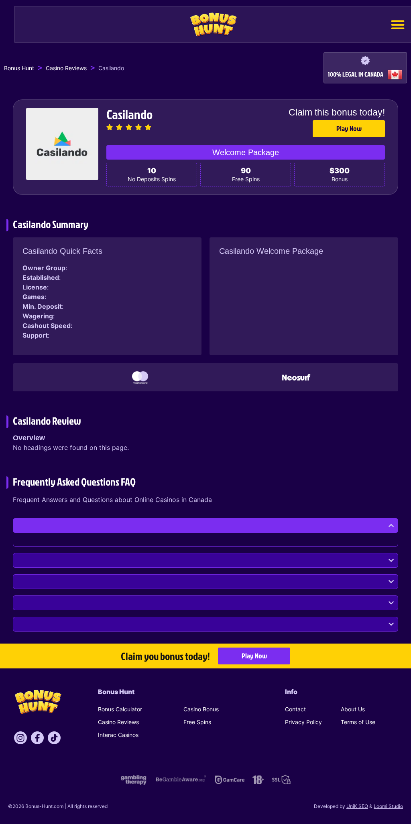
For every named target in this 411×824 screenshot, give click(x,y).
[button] (398, 24)
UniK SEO (357, 806)
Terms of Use (358, 722)
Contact (295, 709)
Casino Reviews (66, 68)
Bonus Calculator (120, 709)
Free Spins (197, 722)
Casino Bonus (201, 709)
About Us (353, 709)
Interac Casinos (118, 734)
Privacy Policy (303, 722)
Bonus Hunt (19, 68)
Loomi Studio (388, 806)
